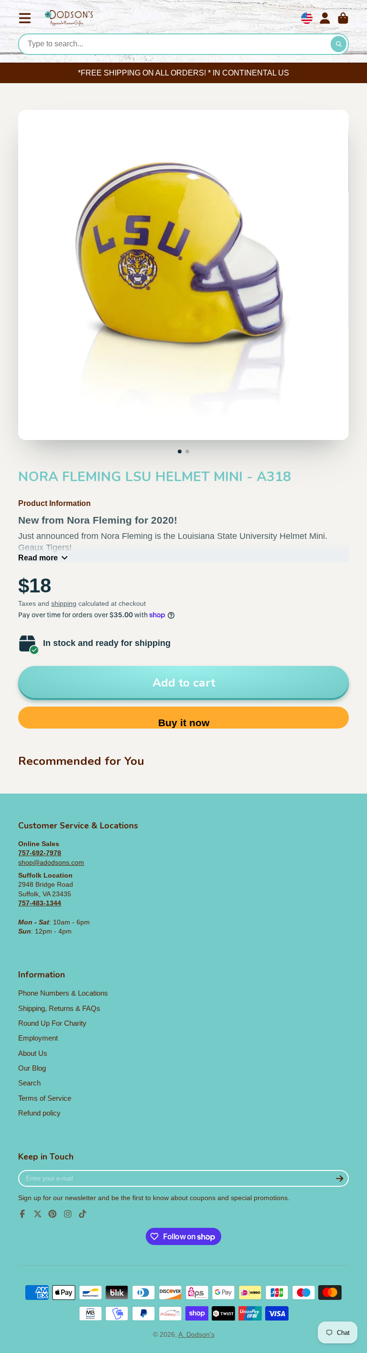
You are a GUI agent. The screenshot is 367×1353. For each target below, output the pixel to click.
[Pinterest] (52, 1214)
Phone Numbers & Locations (63, 993)
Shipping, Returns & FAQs (59, 1008)
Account (325, 18)
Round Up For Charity (52, 1023)
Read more (38, 557)
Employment (38, 1038)
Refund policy (39, 1113)
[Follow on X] (37, 1214)
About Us (32, 1053)
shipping (63, 603)
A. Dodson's (196, 1334)
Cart (343, 18)
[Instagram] (68, 1214)
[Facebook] (22, 1214)
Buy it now (183, 722)
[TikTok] (82, 1214)
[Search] (339, 44)
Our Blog (32, 1068)
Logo (69, 18)
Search (29, 1083)
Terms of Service (44, 1098)
